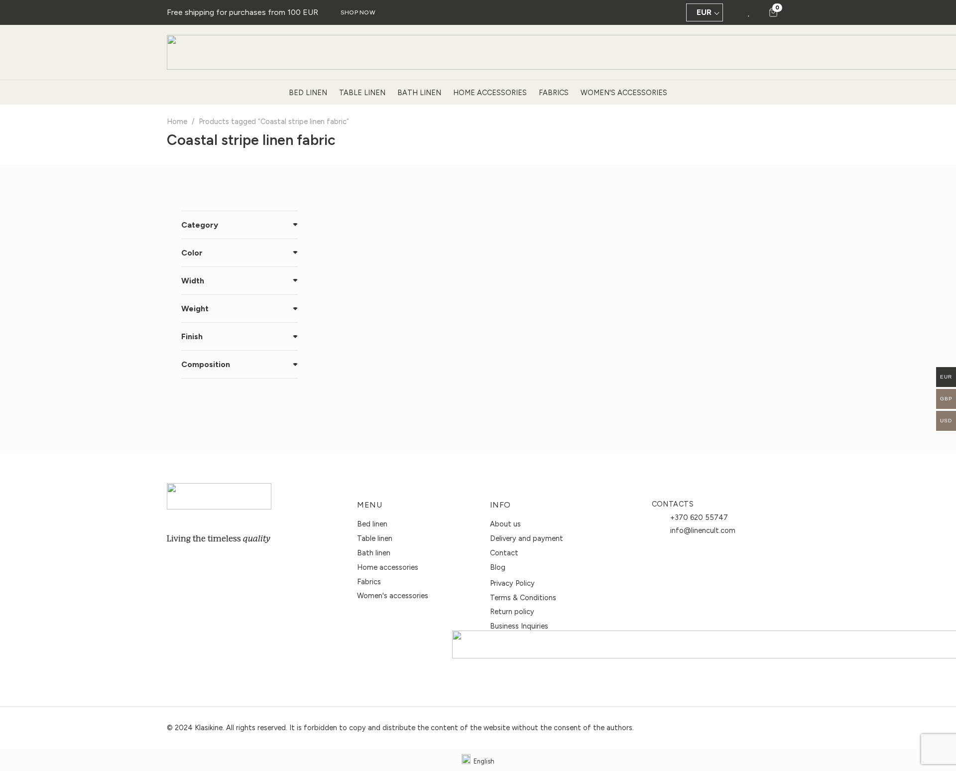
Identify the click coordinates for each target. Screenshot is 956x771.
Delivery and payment (526, 538)
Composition (205, 364)
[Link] (749, 12)
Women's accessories (392, 595)
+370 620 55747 (699, 517)
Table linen (374, 538)
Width (192, 280)
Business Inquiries (519, 626)
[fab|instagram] (198, 561)
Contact (504, 552)
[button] (734, 12)
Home (177, 121)
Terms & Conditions (523, 597)
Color (192, 252)
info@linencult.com (702, 530)
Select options (408, 404)
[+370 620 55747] (661, 517)
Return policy (512, 611)
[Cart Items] (773, 12)
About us (505, 523)
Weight (195, 308)
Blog (497, 567)
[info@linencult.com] (661, 530)
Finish (192, 336)
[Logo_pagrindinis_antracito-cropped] (219, 496)
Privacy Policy (512, 583)
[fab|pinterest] (220, 561)
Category (199, 225)
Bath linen (373, 552)
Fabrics (369, 581)
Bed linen (372, 523)
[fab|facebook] (176, 561)
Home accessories (387, 567)
